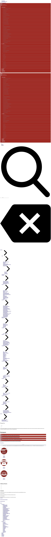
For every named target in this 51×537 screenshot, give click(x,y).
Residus (4, 359)
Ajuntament (3, 7)
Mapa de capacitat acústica (6, 358)
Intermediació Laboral (5, 394)
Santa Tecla (4, 326)
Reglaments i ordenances (6, 29)
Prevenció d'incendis (5, 386)
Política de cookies (2, 501)
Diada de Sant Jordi (5, 324)
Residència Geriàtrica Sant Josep (7, 264)
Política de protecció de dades (3, 499)
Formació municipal (5, 310)
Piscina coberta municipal (4, 456)
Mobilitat (4, 355)
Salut (4, 59)
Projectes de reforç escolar (6, 314)
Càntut (4, 291)
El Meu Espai (4, 12)
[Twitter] (50, 4)
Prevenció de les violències (6, 401)
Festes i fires (4, 47)
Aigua (3, 351)
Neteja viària (4, 356)
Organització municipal (6, 26)
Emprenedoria (4, 368)
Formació (4, 375)
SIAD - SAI (4, 402)
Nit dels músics (5, 295)
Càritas (4, 393)
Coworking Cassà (5, 367)
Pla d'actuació (4, 403)
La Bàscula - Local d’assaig (6, 342)
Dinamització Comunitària (6, 411)
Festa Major (4, 325)
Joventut (4, 128)
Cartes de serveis (5, 32)
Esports (4, 55)
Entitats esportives (4, 420)
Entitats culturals (5, 292)
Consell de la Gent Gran (6, 410)
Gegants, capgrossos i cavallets (6, 294)
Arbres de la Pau (5, 283)
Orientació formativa (5, 311)
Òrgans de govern (5, 38)
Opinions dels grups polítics (7, 36)
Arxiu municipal (5, 290)
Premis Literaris (5, 296)
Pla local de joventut (5, 343)
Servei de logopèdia (5, 315)
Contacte (3, 71)
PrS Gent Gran (6, 273)
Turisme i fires (4, 377)
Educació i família (5, 309)
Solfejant (4, 298)
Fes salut (4, 263)
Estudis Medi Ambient (5, 360)
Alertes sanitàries (5, 352)
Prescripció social (5, 265)
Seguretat (4, 67)
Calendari (4, 323)
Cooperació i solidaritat (6, 281)
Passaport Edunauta (5, 307)
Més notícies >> (2, 442)
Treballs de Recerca (5, 316)
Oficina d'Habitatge (5, 333)
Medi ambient (3, 345)
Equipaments (4, 262)
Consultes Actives (5, 22)
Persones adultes (5, 312)
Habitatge (4, 64)
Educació (3, 299)
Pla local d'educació (5, 313)
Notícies (3, 68)
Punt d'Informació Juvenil (6, 344)
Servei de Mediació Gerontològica (7, 412)
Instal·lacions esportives (4, 419)
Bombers (4, 385)
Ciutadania (4, 44)
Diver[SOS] (4, 61)
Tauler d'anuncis (5, 42)
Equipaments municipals (6, 293)
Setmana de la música (5, 297)
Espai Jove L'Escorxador (6, 341)
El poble (3, 43)
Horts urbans (4, 357)
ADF (3, 384)
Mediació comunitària (5, 282)
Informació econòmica (6, 35)
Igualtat (3, 395)
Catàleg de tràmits (5, 9)
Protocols (4, 39)
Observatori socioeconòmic (6, 376)
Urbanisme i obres (5, 19)
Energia (4, 353)
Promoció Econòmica (6, 50)
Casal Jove (4, 340)
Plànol (3, 69)
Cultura (2, 284)
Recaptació (4, 16)
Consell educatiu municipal (6, 306)
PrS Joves (5, 272)
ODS (3, 25)
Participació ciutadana (6, 15)
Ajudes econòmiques (5, 305)
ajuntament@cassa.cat (4, 1)
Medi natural (4, 354)
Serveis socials (5, 51)
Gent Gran (4, 56)
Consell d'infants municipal (6, 308)
